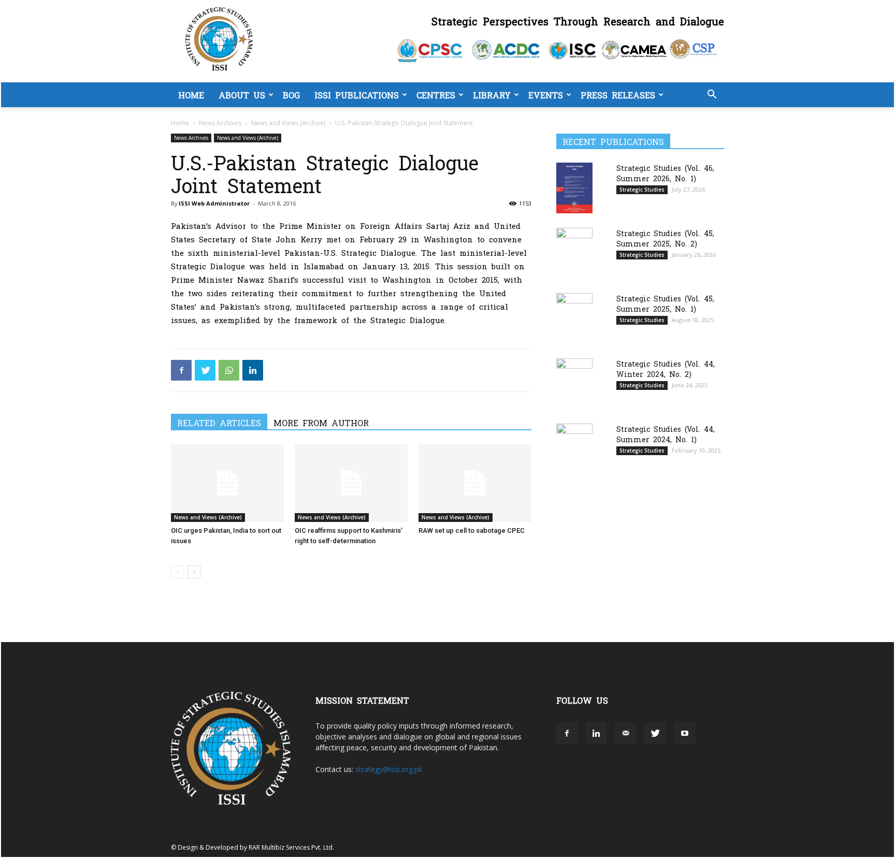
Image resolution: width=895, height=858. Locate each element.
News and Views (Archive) (288, 123)
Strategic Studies (642, 189)
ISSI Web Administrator (214, 203)
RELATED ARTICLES (219, 422)
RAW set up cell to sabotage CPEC (471, 530)
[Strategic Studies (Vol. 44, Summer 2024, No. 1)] (574, 449)
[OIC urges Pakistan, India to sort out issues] (227, 483)
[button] (711, 95)
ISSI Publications (356, 95)
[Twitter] (205, 370)
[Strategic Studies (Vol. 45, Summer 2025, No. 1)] (574, 318)
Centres (435, 95)
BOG (291, 95)
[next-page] (193, 571)
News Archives (220, 123)
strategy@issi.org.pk (388, 769)
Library (492, 95)
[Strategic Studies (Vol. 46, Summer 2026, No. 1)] (574, 188)
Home (191, 95)
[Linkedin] (252, 370)
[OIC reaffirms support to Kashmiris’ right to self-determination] (351, 483)
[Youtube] (684, 733)
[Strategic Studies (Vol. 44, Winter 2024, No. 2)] (574, 384)
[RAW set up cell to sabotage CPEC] (474, 483)
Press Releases (618, 95)
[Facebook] (181, 370)
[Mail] (625, 733)
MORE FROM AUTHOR (321, 422)
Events (545, 95)
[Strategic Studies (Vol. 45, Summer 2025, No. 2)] (574, 253)
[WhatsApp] (229, 370)
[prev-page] (177, 571)
